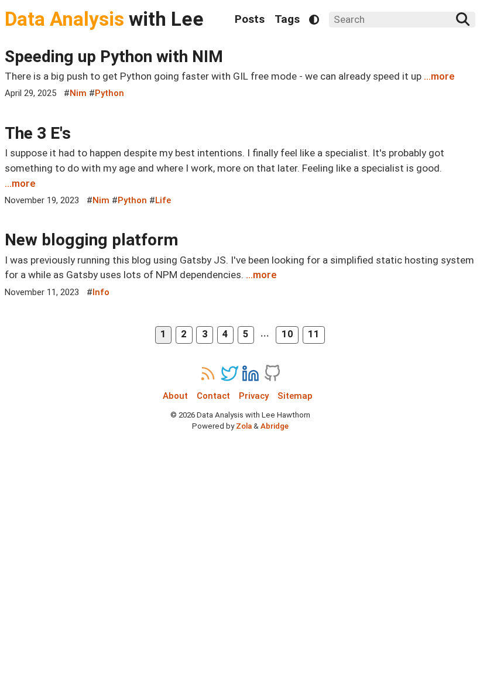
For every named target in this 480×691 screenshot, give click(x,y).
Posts (250, 19)
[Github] (272, 373)
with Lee (104, 19)
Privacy (254, 396)
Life (163, 200)
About (175, 396)
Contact (213, 396)
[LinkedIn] (250, 373)
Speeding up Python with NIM (114, 56)
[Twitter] (229, 373)
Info (100, 292)
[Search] (463, 19)
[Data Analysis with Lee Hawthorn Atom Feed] (208, 373)
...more (439, 76)
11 (314, 334)
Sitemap (295, 396)
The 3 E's (38, 133)
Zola (244, 426)
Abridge (274, 426)
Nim (78, 93)
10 (287, 334)
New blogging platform (92, 239)
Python (109, 93)
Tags (287, 19)
